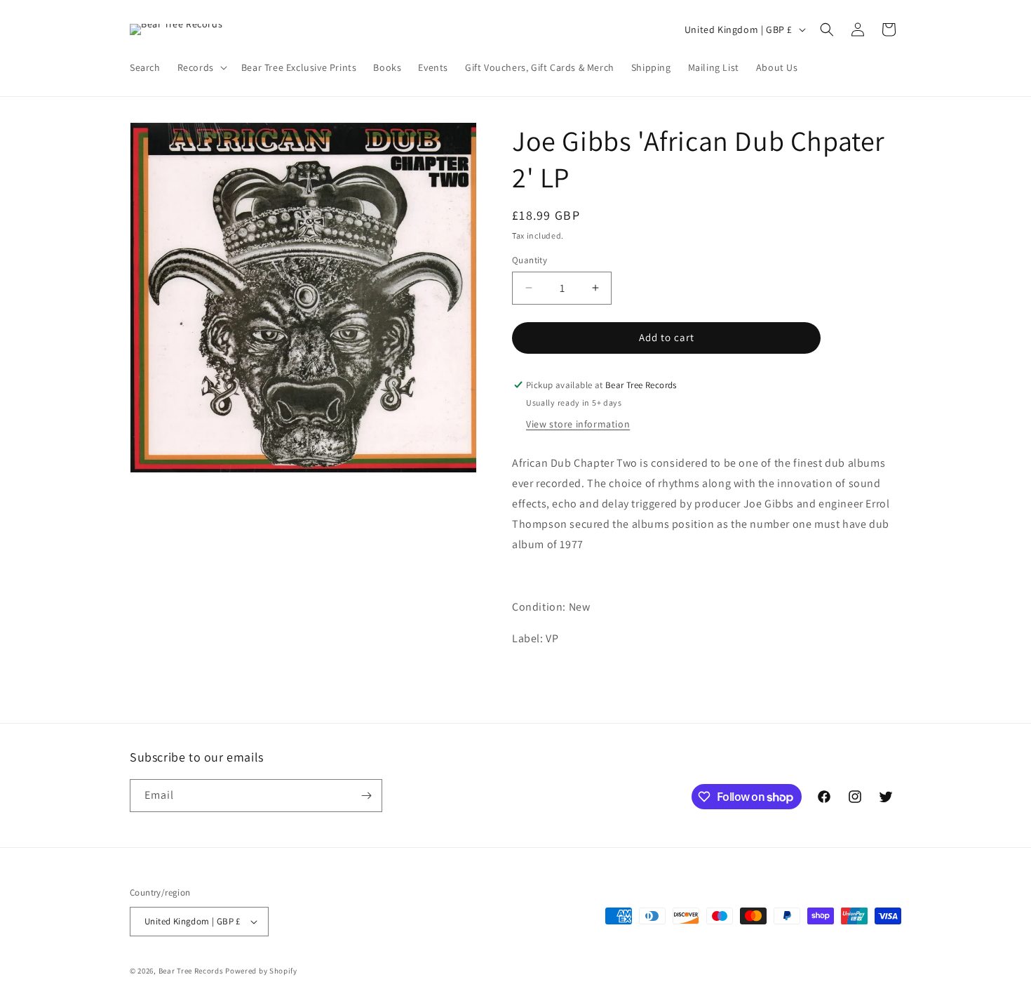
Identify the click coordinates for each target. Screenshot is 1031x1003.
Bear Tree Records (191, 971)
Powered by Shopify (261, 971)
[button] (201, 67)
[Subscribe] (366, 795)
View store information (578, 424)
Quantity (529, 260)
